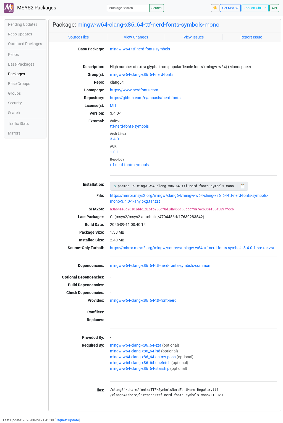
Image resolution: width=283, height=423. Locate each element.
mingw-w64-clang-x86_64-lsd (135, 351)
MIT (113, 105)
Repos (13, 54)
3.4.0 (114, 139)
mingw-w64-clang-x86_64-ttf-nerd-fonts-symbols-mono (148, 24)
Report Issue (251, 37)
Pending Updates (22, 24)
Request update (67, 420)
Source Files (78, 37)
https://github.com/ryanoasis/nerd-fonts (145, 98)
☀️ (215, 8)
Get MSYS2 (230, 8)
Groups (14, 93)
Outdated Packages (25, 44)
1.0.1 (114, 152)
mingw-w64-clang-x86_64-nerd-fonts (141, 74)
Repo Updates (20, 34)
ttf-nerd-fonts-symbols (129, 126)
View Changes (136, 37)
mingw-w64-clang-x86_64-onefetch (140, 362)
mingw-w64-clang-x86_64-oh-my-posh (143, 357)
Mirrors (14, 133)
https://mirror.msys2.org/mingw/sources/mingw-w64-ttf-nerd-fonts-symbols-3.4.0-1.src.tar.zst (192, 248)
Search (156, 8)
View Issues (194, 37)
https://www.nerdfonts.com (134, 90)
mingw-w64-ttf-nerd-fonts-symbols (140, 49)
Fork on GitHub (255, 8)
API (274, 8)
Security (15, 103)
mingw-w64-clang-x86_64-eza (135, 345)
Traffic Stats (18, 123)
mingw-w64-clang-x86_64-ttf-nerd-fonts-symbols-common (160, 265)
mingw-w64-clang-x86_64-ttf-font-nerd (143, 300)
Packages (16, 74)
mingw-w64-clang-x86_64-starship (139, 368)
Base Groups (19, 83)
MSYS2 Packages (36, 8)
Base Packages (21, 64)
